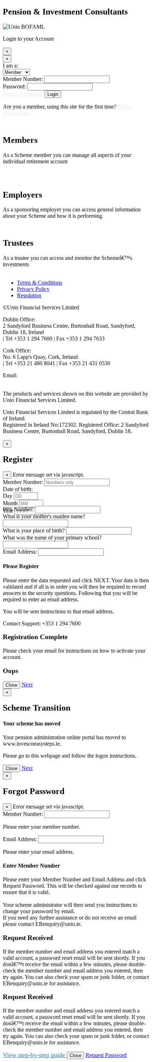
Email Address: (20, 552)
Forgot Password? (23, 94)
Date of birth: (18, 489)
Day (7, 496)
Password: (14, 86)
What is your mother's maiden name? (44, 516)
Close (11, 685)
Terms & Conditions (39, 283)
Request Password (106, 1055)
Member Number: (23, 79)
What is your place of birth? (34, 530)
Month (10, 503)
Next (27, 685)
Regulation (29, 295)
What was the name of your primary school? (52, 538)
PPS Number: (18, 509)
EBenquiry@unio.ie (25, 382)
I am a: (10, 66)
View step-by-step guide (35, 1054)
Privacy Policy (33, 289)
